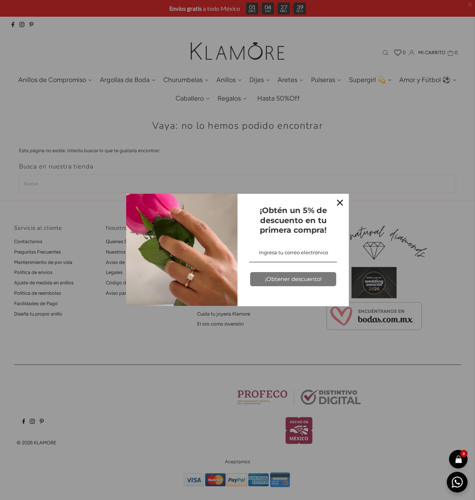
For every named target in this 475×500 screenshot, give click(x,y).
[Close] (340, 203)
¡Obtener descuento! (293, 278)
